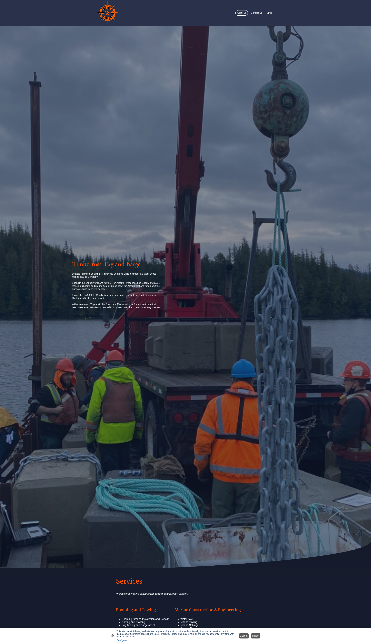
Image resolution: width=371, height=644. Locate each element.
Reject (255, 636)
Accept (243, 636)
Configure (122, 640)
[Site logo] (107, 13)
